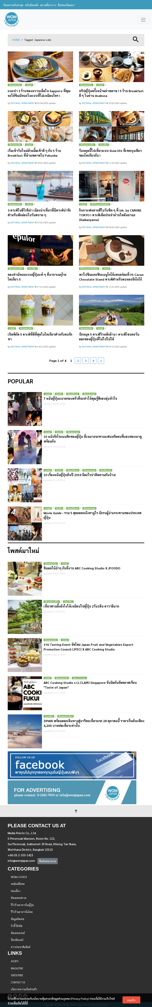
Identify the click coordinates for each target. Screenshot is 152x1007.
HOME (16, 39)
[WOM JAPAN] (11, 19)
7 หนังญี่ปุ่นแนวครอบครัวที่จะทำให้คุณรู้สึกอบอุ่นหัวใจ (80, 398)
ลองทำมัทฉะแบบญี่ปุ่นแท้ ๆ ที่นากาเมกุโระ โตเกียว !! (37, 276)
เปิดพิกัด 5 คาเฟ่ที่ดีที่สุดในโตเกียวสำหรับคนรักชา (40, 336)
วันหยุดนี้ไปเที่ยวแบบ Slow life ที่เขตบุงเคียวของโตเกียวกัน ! (110, 153)
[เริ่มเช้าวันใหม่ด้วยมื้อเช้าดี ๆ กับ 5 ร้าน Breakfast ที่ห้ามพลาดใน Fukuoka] (40, 126)
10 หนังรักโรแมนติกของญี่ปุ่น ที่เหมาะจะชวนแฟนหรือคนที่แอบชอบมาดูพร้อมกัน (93, 438)
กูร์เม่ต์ (29, 85)
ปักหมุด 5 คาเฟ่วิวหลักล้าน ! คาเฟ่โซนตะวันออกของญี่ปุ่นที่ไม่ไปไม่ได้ (109, 336)
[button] (136, 39)
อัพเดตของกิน (15, 85)
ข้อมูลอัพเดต (72, 394)
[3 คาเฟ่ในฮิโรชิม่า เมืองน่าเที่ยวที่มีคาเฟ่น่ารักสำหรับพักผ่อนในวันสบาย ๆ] (40, 186)
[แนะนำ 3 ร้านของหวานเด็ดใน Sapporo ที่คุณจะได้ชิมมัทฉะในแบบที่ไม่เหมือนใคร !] (40, 66)
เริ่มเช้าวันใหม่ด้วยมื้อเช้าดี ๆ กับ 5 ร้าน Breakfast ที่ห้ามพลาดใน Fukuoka (34, 153)
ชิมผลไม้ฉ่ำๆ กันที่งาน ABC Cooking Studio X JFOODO (82, 568)
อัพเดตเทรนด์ (89, 394)
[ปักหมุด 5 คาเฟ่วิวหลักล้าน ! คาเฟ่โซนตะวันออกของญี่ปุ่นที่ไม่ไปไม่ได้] (111, 310)
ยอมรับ (131, 1000)
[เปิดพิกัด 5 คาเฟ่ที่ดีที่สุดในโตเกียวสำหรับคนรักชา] (40, 310)
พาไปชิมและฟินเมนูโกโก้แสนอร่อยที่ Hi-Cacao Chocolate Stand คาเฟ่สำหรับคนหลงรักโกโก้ (111, 276)
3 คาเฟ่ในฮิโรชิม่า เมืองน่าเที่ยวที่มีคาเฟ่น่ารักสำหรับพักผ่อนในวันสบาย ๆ (39, 212)
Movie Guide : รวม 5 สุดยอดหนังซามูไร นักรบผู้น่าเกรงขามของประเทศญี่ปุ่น (92, 515)
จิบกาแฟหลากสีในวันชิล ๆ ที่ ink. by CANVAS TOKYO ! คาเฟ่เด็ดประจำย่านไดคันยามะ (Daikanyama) (110, 215)
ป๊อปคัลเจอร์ (106, 470)
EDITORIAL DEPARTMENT (22, 103)
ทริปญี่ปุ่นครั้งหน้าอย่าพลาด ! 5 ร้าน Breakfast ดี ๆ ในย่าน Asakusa (111, 93)
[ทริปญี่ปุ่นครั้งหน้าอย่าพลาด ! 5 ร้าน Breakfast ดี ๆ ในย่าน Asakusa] (111, 66)
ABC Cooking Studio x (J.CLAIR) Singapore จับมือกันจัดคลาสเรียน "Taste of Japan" (90, 684)
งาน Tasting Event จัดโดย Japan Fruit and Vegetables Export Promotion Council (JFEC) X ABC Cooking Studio (88, 646)
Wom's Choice (79, 678)
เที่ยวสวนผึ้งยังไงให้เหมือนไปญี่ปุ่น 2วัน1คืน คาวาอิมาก (81, 606)
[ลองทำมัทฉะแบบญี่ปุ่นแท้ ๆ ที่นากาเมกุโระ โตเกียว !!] (40, 250)
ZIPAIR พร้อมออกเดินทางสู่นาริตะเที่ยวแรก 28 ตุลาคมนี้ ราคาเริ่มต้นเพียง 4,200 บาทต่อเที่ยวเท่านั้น (94, 723)
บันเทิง (59, 394)
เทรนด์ (47, 394)
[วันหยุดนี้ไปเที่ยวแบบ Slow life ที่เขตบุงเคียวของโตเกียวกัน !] (111, 126)
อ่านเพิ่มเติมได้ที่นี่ (18, 1003)
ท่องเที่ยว (104, 144)
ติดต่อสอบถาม (47, 861)
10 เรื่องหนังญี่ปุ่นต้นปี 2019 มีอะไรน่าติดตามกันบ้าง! (80, 475)
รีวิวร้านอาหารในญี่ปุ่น (100, 204)
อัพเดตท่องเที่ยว (87, 144)
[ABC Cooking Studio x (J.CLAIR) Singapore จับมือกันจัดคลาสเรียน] (25, 693)
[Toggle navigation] (143, 20)
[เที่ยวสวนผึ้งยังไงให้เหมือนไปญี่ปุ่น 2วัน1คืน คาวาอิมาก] (25, 617)
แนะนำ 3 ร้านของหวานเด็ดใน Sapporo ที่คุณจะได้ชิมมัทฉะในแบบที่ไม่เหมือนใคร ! (39, 93)
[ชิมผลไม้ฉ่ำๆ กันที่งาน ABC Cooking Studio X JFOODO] (25, 579)
